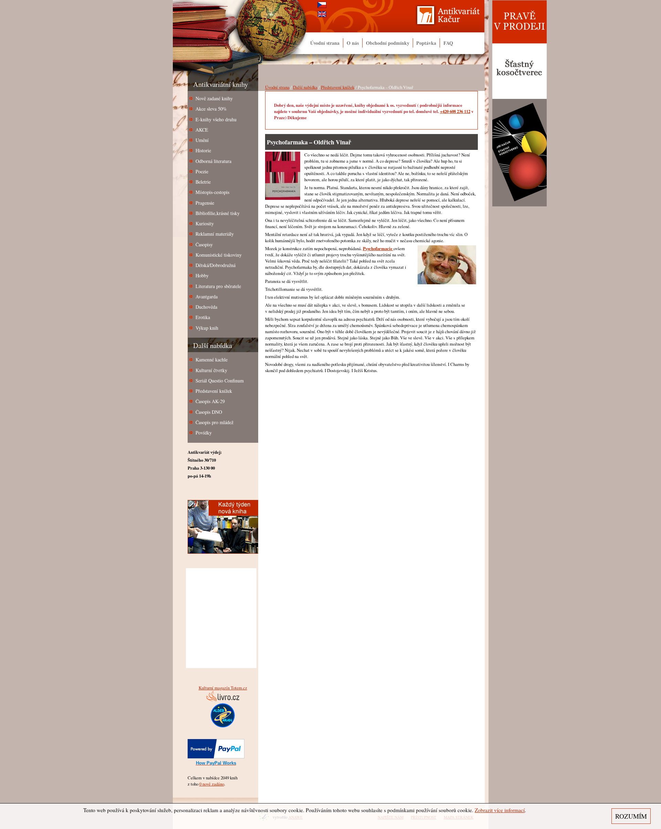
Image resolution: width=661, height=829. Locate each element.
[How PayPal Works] (216, 757)
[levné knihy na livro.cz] (222, 700)
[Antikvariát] (452, 17)
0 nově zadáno (211, 784)
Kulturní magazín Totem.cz (223, 688)
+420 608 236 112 (455, 111)
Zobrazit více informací (500, 810)
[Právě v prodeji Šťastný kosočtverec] (519, 205)
